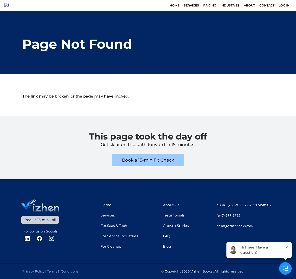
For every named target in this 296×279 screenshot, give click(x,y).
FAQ (166, 236)
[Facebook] (39, 238)
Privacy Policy (33, 271)
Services (108, 215)
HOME (174, 5)
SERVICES (191, 5)
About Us (171, 205)
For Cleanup (111, 246)
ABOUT (249, 5)
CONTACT (266, 5)
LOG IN (284, 5)
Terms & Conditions (62, 271)
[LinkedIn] (27, 238)
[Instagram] (52, 238)
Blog (167, 246)
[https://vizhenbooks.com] (6, 5)
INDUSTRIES (230, 5)
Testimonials (174, 215)
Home (106, 205)
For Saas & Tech (114, 226)
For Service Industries (119, 236)
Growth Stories (176, 226)
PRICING (209, 5)
